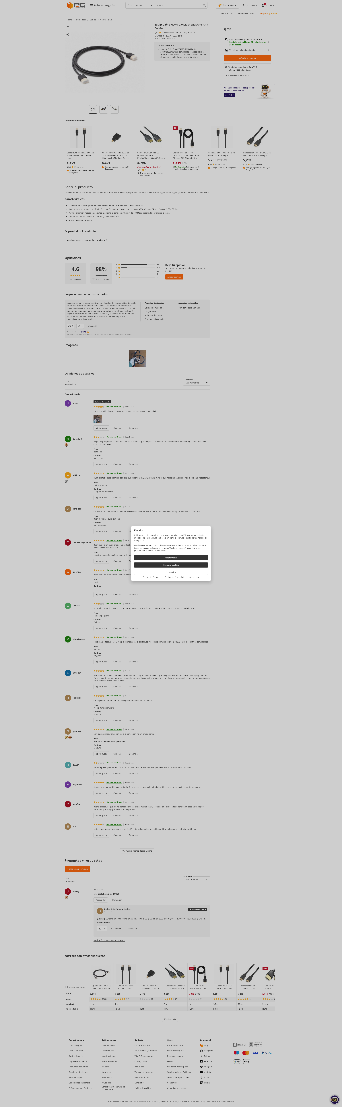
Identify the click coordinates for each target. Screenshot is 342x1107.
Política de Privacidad (174, 577)
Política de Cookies (151, 577)
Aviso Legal (194, 577)
